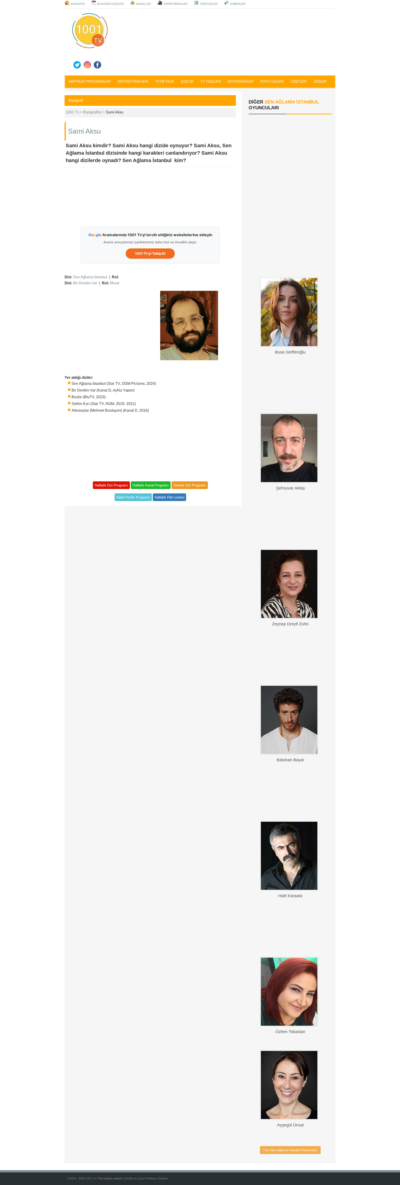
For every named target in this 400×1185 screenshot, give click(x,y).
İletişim (163, 1178)
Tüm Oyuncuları (290, 1150)
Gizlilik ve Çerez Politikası (141, 1178)
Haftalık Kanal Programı (151, 485)
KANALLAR (143, 4)
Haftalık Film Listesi (169, 497)
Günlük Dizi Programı (189, 485)
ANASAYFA (77, 4)
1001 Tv (91, 1178)
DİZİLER (320, 81)
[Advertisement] (223, 41)
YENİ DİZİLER (209, 4)
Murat (114, 283)
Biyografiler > (94, 112)
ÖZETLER (299, 81)
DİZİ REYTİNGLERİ (133, 81)
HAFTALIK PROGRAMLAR (90, 81)
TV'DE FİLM (164, 81)
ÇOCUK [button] (187, 81)
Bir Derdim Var (85, 283)
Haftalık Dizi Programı (111, 485)
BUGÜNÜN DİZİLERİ (110, 4)
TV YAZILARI (210, 81)
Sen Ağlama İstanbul (90, 277)
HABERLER (237, 4)
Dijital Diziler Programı (133, 497)
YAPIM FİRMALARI (175, 4)
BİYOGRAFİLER (240, 81)
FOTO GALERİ (272, 81)
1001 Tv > (74, 112)
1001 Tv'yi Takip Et (150, 253)
